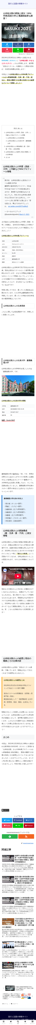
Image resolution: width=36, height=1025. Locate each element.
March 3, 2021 (24, 214)
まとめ (8, 157)
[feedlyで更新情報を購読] (10, 836)
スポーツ (6, 810)
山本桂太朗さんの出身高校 (16, 138)
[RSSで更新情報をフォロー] (26, 836)
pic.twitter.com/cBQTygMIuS (18, 206)
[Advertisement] (18, 105)
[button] (32, 503)
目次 (15, 128)
